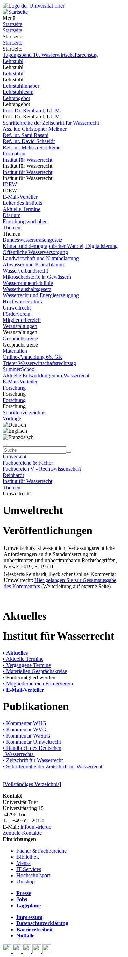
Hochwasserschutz (23, 301)
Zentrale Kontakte (22, 833)
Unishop (25, 881)
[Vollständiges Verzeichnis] (32, 784)
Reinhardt (13, 475)
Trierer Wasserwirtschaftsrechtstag (39, 363)
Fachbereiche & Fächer (28, 463)
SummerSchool (19, 369)
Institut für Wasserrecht (27, 160)
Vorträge (12, 418)
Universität (14, 456)
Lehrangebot (16, 98)
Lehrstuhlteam (18, 92)
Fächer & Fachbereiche (41, 851)
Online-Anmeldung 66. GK (32, 357)
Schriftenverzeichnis (24, 412)
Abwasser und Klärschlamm (33, 264)
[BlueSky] (18, 951)
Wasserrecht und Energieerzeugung (41, 295)
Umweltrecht (17, 308)
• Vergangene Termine (27, 665)
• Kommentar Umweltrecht (32, 742)
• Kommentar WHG (26, 723)
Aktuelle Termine (21, 209)
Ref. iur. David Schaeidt (29, 141)
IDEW (10, 184)
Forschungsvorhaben (25, 221)
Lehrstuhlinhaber (21, 86)
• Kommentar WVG (25, 729)
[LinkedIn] (46, 951)
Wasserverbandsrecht (25, 271)
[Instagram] (37, 951)
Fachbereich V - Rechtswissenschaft (42, 469)
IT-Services (28, 869)
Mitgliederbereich (22, 320)
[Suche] (5, 445)
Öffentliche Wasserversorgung (35, 252)
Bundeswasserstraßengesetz (32, 240)
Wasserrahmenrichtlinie (28, 283)
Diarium (11, 215)
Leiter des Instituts (22, 203)
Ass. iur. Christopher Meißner (35, 129)
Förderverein (16, 314)
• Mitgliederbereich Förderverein (38, 684)
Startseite (12, 24)
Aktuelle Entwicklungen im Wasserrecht (46, 375)
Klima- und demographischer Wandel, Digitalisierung (60, 246)
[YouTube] (27, 951)
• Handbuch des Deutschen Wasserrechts (32, 751)
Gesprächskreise (20, 338)
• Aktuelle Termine (23, 659)
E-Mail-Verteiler (20, 197)
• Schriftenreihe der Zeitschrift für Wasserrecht (52, 766)
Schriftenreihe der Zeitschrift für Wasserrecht (51, 123)
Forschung (14, 388)
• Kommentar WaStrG (27, 736)
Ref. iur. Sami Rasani (25, 135)
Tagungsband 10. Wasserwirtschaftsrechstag (50, 55)
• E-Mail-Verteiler (23, 690)
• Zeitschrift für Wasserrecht (33, 760)
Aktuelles (17, 653)
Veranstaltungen (20, 326)
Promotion (14, 153)
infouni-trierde (35, 827)
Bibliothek (27, 857)
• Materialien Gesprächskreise (35, 671)
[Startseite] (34, 6)
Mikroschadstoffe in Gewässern (37, 277)
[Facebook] (8, 951)
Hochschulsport (33, 875)
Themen (11, 227)
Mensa (23, 863)
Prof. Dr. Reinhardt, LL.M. (32, 110)
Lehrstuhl (13, 61)
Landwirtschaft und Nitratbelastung (41, 258)
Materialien (15, 351)
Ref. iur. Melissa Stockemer (32, 147)
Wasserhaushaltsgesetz (27, 289)
